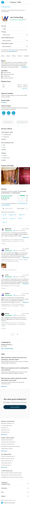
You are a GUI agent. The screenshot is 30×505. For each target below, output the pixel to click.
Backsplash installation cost (7, 423)
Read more (24, 88)
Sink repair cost (4, 427)
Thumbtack (3, 10)
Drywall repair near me (6, 462)
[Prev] (12, 334)
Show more (4, 434)
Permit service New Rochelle (7, 444)
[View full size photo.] (10, 175)
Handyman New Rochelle (6, 439)
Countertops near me (6, 465)
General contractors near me (7, 458)
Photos (14, 56)
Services (8, 56)
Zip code (3, 26)
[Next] (17, 334)
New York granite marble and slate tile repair (11, 472)
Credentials (26, 56)
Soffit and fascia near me (7, 460)
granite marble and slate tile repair (16, 10)
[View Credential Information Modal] (9, 342)
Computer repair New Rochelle (8, 442)
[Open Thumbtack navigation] (3, 2)
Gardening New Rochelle (6, 448)
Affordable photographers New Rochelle (10, 446)
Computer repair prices (6, 425)
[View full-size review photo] (3, 265)
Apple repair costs (5, 429)
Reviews (20, 56)
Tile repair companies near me (8, 456)
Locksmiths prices (5, 432)
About (2, 56)
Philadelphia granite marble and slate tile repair (12, 477)
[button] (5, 18)
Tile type (3, 31)
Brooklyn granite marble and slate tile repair (11, 474)
